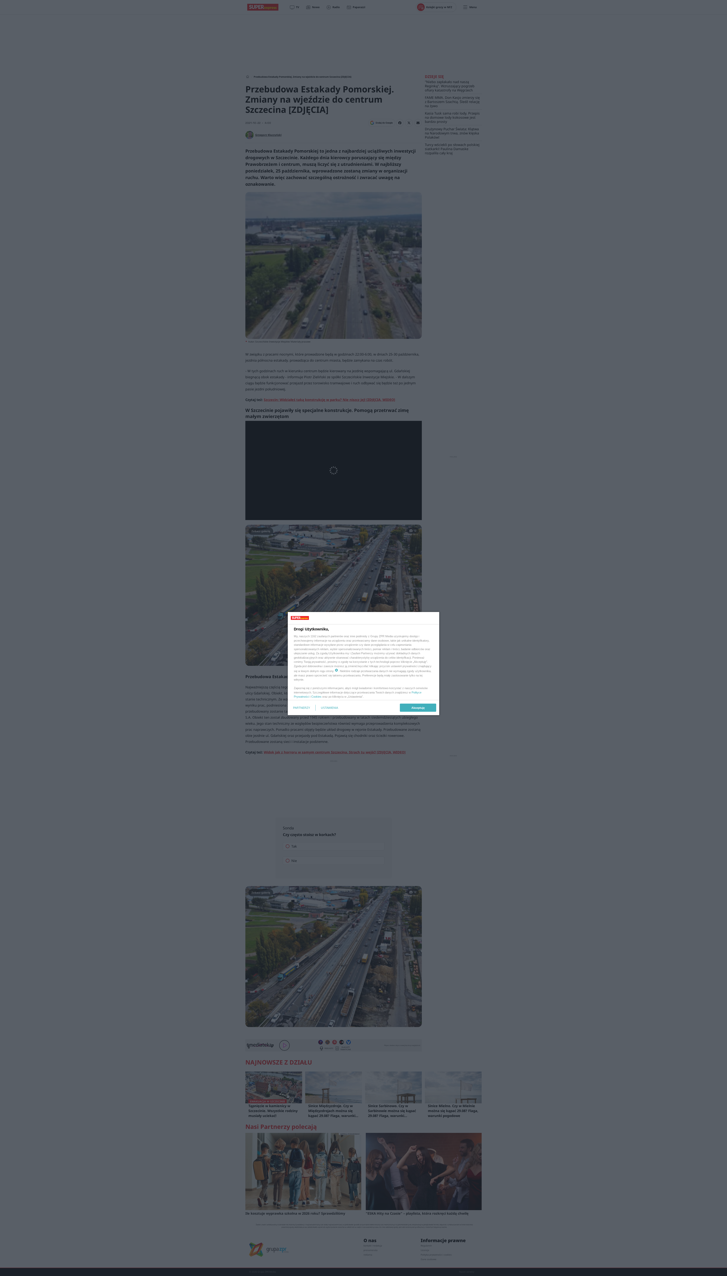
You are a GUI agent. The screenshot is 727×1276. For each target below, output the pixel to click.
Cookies (316, 696)
